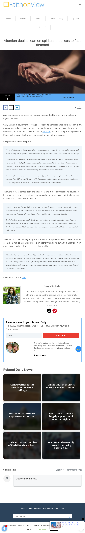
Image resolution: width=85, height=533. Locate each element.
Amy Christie (21, 94)
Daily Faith (48, 94)
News (29, 96)
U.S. (41, 96)
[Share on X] (11, 107)
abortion (46, 131)
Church (38, 94)
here (24, 277)
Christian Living (30, 94)
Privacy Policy (59, 508)
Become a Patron (40, 508)
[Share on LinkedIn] (17, 107)
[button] (76, 4)
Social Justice (35, 96)
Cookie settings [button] (41, 529)
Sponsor (50, 508)
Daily (42, 94)
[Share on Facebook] (5, 107)
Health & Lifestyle (21, 96)
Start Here (24, 508)
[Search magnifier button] (70, 516)
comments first (74, 469)
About (31, 508)
